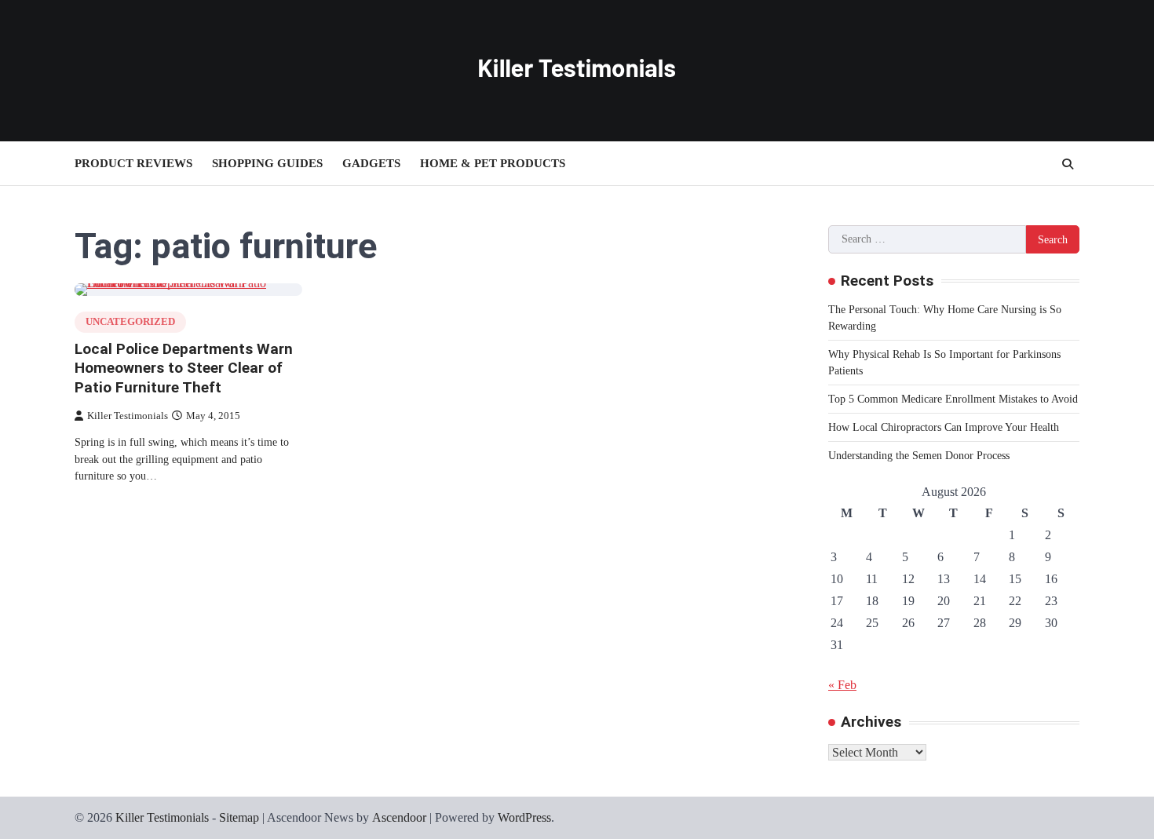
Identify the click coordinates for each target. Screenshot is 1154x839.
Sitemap (239, 817)
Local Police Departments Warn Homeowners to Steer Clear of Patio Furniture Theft (184, 368)
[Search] (1067, 164)
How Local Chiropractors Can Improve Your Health (943, 427)
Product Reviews (133, 163)
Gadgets (371, 163)
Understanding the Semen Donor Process (919, 455)
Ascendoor (399, 817)
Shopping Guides (267, 163)
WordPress (524, 817)
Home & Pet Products (492, 163)
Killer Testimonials (127, 415)
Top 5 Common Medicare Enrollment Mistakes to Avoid (953, 399)
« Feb (842, 684)
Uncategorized (130, 321)
